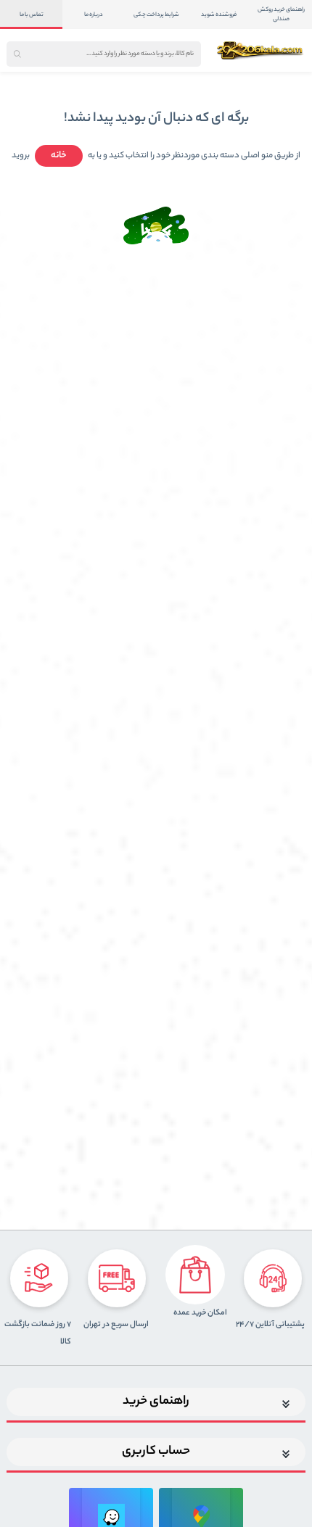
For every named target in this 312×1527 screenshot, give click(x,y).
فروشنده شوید (219, 15)
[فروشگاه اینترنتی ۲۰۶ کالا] (261, 50)
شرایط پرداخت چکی (156, 15)
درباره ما (93, 15)
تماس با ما (32, 15)
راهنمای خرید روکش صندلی (281, 14)
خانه (59, 155)
